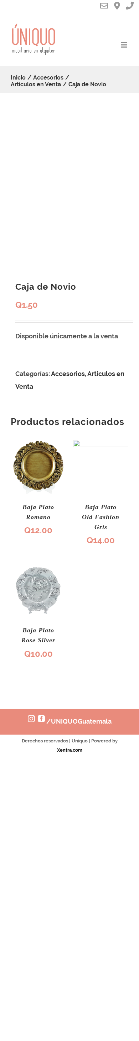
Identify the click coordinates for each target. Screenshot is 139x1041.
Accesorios (68, 373)
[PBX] (132, 6)
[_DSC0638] (69, 186)
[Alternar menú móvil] (124, 45)
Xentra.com (69, 750)
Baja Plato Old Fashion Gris (100, 516)
